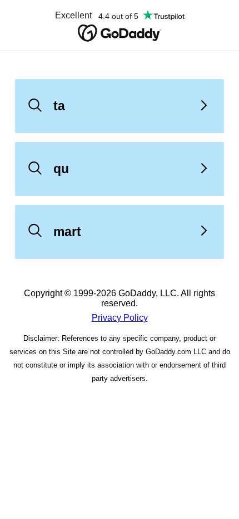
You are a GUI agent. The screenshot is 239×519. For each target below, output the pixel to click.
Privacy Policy (120, 317)
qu (61, 168)
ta (59, 106)
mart (67, 231)
